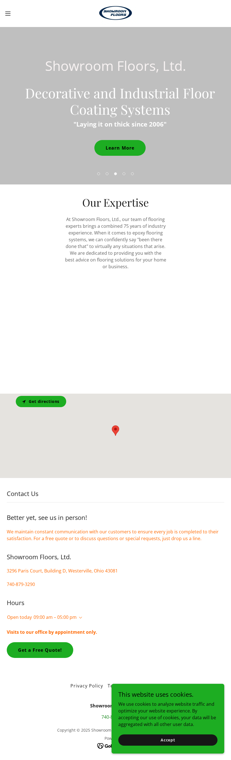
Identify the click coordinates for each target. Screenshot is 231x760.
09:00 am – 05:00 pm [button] (55, 617)
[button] (19, 13)
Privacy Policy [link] (86, 686)
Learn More (120, 148)
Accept (168, 740)
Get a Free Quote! (40, 650)
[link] (115, 13)
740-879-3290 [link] (21, 584)
